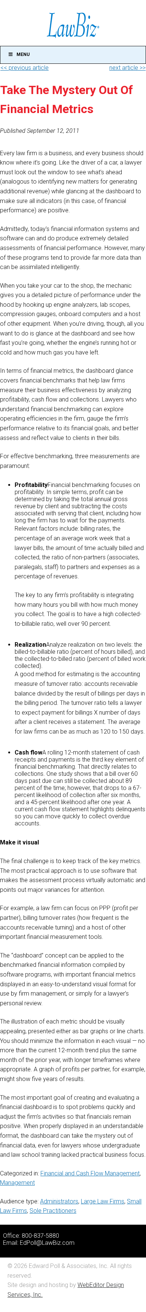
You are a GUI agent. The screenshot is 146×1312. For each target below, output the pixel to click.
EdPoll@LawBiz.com (47, 1242)
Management (17, 1182)
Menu (23, 54)
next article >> (127, 67)
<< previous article (24, 67)
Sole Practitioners (53, 1210)
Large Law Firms (102, 1201)
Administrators (59, 1201)
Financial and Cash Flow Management (90, 1173)
